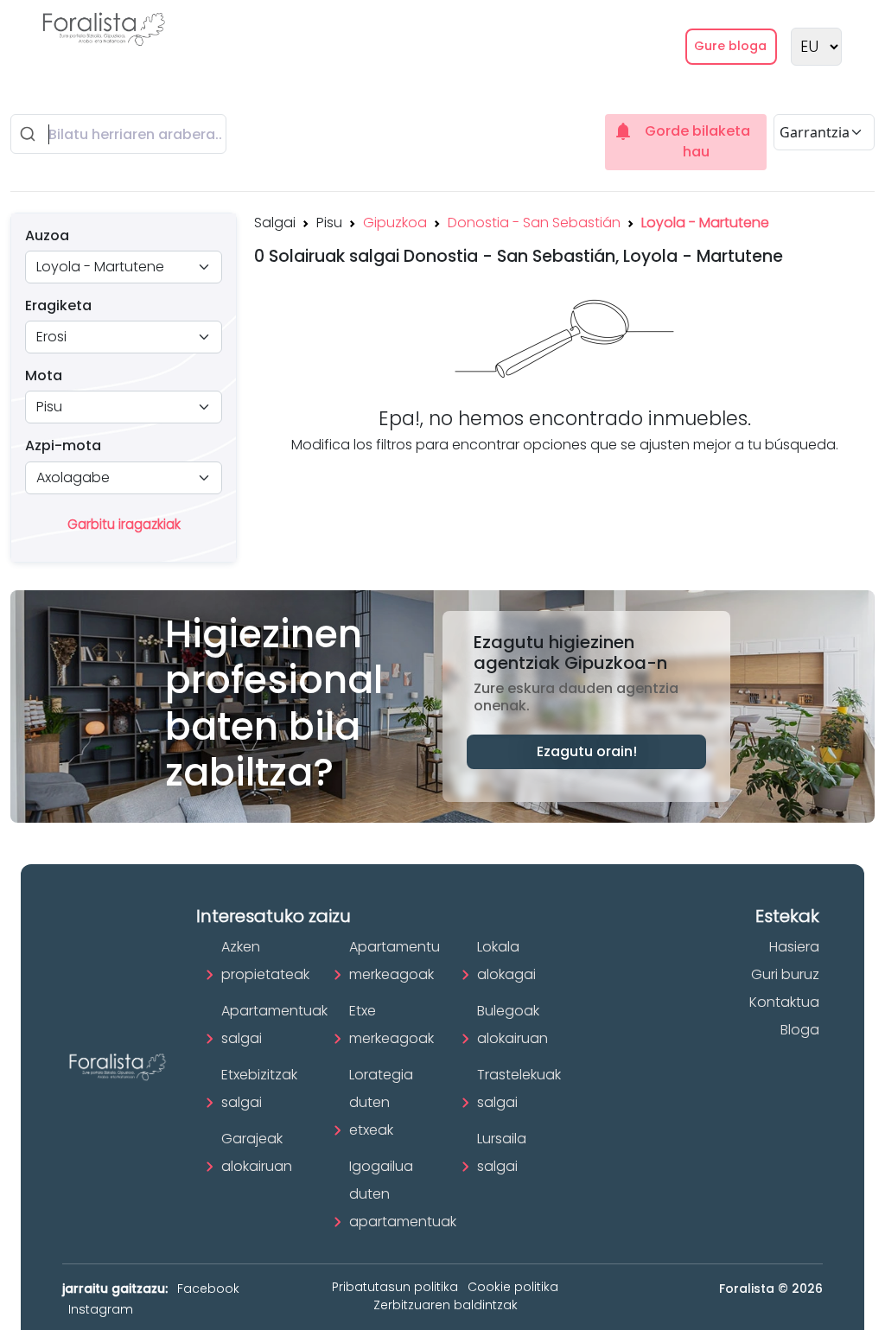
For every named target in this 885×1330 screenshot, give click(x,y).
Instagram (100, 1309)
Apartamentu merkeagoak (394, 960)
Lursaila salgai (501, 1152)
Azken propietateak (265, 960)
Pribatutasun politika (395, 1286)
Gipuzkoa (395, 222)
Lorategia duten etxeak (381, 1102)
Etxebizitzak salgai (259, 1088)
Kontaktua (784, 1002)
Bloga (799, 1030)
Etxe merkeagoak (391, 1024)
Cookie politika (513, 1286)
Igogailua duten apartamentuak (402, 1193)
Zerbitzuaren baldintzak (445, 1305)
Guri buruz (785, 974)
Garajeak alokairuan (256, 1152)
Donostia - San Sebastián (534, 222)
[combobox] (118, 134)
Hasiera (794, 947)
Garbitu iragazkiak (124, 524)
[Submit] (29, 134)
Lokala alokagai (506, 960)
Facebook (208, 1288)
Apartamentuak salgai (274, 1024)
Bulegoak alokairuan (512, 1024)
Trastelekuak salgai (519, 1088)
